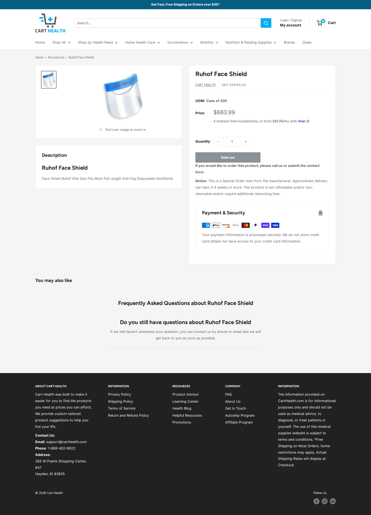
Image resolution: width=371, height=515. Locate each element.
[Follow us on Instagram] (325, 501)
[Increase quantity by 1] (245, 141)
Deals (307, 42)
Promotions (181, 422)
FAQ (228, 394)
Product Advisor (185, 394)
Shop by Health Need (95, 42)
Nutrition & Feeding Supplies (249, 42)
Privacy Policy (119, 394)
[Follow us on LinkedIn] (333, 501)
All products (56, 57)
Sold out (228, 157)
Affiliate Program (239, 422)
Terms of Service (121, 408)
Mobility (206, 42)
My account (290, 25)
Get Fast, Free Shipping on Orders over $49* (185, 4)
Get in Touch (235, 408)
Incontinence (177, 42)
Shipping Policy (120, 401)
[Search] (266, 23)
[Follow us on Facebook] (316, 501)
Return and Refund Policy (128, 415)
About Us (232, 401)
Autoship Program (240, 415)
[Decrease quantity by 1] (218, 141)
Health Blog (181, 408)
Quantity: (203, 141)
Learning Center (185, 401)
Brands (289, 42)
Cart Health (205, 85)
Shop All (59, 42)
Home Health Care (140, 42)
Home (40, 42)
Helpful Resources (187, 415)
